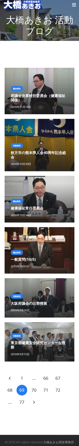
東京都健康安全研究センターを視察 (38, 345)
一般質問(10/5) (23, 259)
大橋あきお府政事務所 (58, 442)
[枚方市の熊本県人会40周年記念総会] (39, 121)
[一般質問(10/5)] (39, 230)
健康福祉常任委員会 (27, 208)
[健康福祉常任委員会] (39, 178)
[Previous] (10, 378)
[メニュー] (74, 5)
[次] (34, 402)
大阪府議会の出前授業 (29, 303)
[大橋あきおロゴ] (22, 5)
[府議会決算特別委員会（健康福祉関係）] (39, 70)
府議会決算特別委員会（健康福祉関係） (38, 98)
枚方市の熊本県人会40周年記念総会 (38, 155)
